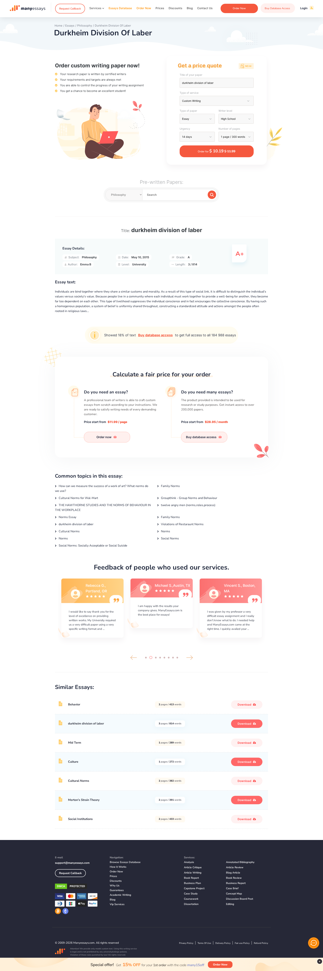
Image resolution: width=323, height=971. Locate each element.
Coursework (191, 899)
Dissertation (191, 904)
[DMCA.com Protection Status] (79, 887)
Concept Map (234, 893)
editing (230, 904)
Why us (114, 885)
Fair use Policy (242, 943)
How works (118, 867)
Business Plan (192, 883)
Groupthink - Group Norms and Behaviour (188, 498)
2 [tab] (150, 657)
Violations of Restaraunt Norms (182, 524)
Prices (160, 8)
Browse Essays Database (125, 862)
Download (245, 704)
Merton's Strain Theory (83, 800)
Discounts (175, 8)
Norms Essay (67, 517)
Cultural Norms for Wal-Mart (78, 498)
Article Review (234, 867)
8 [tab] (177, 657)
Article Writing (192, 872)
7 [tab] (173, 657)
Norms (165, 531)
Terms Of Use (204, 943)
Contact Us (205, 8)
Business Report (236, 883)
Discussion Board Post (239, 899)
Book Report (191, 878)
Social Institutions (80, 819)
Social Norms (169, 538)
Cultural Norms (69, 531)
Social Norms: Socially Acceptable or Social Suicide (92, 546)
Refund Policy (261, 943)
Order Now (143, 8)
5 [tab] (164, 657)
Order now (104, 437)
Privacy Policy (186, 943)
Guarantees (117, 890)
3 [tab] (155, 657)
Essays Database (120, 8)
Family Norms (170, 486)
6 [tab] (169, 657)
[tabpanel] (92, 608)
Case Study (191, 893)
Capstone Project (194, 888)
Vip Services (117, 904)
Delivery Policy (222, 943)
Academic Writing (120, 895)
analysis (189, 862)
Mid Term (74, 743)
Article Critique (193, 867)
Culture (73, 762)
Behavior (74, 704)
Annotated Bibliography (240, 862)
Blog (190, 8)
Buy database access (155, 335)
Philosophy (89, 257)
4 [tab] (160, 657)
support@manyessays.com (72, 863)
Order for (216, 151)
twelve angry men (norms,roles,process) (187, 505)
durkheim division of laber (75, 524)
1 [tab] (146, 657)
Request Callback (70, 8)
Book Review (234, 878)
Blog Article (233, 872)
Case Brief (232, 888)
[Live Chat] (313, 943)
